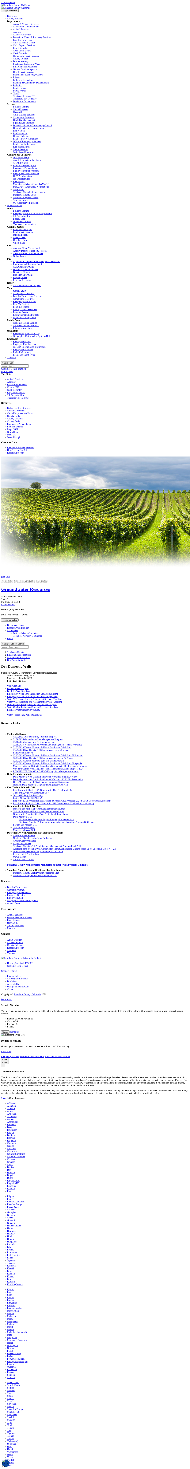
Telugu (10, 1428)
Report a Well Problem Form (26, 854)
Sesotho (11, 1390)
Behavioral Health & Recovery (32, 37)
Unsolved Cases (20, 240)
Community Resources (23, 117)
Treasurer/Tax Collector (18, 398)
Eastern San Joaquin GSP (25, 824)
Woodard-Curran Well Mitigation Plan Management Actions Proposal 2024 (48, 768)
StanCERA (18, 189)
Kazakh (10, 1268)
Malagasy (11, 1316)
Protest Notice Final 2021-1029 (27, 798)
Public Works (19, 90)
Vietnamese (12, 1452)
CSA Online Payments (23, 267)
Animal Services (20, 29)
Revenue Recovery (22, 280)
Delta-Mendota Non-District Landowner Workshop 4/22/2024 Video (45, 776)
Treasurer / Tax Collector (24, 98)
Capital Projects (20, 109)
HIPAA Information (22, 176)
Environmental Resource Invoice (28, 264)
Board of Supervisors (23, 40)
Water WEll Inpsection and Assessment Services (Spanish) (34, 702)
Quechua (11, 1367)
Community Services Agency (27, 56)
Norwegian (12, 1345)
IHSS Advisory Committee (25, 138)
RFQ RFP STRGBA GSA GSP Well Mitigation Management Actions (46, 771)
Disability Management (24, 120)
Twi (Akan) (12, 1441)
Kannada (11, 1265)
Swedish (11, 1420)
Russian (11, 1372)
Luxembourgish (14, 1308)
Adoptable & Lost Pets (23, 293)
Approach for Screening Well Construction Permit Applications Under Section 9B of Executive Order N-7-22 (64, 848)
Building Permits (21, 106)
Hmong (10, 1239)
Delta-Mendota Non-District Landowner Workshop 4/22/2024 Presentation (48, 779)
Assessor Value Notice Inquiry (27, 248)
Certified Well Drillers (23, 859)
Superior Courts (20, 200)
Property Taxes (20, 277)
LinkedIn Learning (22, 352)
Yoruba (10, 1462)
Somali (10, 1406)
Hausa (10, 1228)
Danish (10, 1167)
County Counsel (20, 58)
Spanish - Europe (15, 1409)
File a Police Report (22, 229)
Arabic (10, 1111)
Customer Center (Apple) (25, 323)
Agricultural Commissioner (25, 26)
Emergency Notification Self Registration (32, 213)
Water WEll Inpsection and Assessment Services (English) (34, 699)
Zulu (9, 1465)
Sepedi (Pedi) (13, 1385)
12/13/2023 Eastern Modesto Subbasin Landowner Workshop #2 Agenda (47, 763)
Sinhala (10, 1398)
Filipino (10, 1196)
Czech (10, 1164)
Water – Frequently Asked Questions (24, 715)
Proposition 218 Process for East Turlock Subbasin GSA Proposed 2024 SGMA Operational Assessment (62, 800)
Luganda (11, 1305)
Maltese (10, 1324)
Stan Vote (11, 950)
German (11, 1215)
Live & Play (18, 181)
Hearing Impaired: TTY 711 (20, 963)
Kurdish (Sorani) (15, 1284)
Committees (12, 630)
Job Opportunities (21, 178)
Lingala (10, 1300)
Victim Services (20, 149)
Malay (10, 1318)
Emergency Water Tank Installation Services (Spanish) (32, 696)
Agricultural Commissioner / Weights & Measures (36, 261)
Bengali (10, 1132)
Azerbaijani (12, 1122)
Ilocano (10, 1249)
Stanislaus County (15, 652)
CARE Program (20, 162)
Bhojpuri (11, 1135)
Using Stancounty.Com (18, 986)
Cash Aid (17, 112)
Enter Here (6, 1051)
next (8, 576)
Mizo (9, 1334)
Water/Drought (14, 437)
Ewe (9, 1191)
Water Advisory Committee (26, 633)
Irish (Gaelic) (13, 1255)
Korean (10, 1276)
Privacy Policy (14, 976)
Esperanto (11, 1186)
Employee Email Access (24, 344)
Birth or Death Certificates (19, 917)
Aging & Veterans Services (25, 24)
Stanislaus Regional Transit (25, 197)
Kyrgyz (10, 1289)
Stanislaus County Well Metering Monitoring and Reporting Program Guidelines (56, 822)
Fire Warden (19, 130)
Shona (10, 1393)
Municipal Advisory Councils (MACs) (31, 184)
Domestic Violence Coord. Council (29, 128)
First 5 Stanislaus (21, 48)
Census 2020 (13, 387)
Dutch (10, 1178)
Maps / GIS (12, 429)
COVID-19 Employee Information (29, 347)
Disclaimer (12, 981)
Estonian (11, 1188)
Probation (17, 85)
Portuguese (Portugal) (17, 1361)
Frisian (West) (13, 1207)
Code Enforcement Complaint (27, 285)
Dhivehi (11, 1172)
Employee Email (15, 898)
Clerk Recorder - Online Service (28, 253)
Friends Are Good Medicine (26, 173)
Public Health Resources (24, 144)
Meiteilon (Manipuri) (17, 1332)
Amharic (11, 1108)
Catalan (10, 1146)
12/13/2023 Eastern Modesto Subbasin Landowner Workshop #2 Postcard (48, 755)
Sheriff (16, 93)
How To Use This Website (57, 1056)
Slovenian (11, 1404)
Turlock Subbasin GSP (24, 827)
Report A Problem (15, 452)
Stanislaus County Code (24, 194)
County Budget (14, 416)
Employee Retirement (23, 349)
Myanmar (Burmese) (17, 1340)
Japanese (11, 1260)
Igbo (9, 1247)
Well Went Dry (14, 686)
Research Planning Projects (26, 315)
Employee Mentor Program (26, 170)
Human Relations (21, 136)
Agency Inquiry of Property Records (30, 251)
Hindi (9, 1236)
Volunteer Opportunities (24, 224)
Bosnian (11, 1138)
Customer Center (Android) (26, 325)
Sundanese (12, 1414)
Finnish (10, 1199)
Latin (9, 1294)
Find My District (21, 304)
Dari (9, 1170)
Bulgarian (11, 1140)
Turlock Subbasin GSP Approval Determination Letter (38, 811)
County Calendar (15, 418)
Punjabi (10, 1364)
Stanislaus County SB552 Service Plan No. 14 (35, 875)
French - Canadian (15, 1201)
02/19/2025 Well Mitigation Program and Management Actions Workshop (47, 744)
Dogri (10, 1175)
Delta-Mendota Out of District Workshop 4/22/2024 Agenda (41, 782)
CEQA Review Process (24, 835)
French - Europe (14, 1204)
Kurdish (11, 1281)
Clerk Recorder (20, 53)
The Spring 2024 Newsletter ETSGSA (31, 792)
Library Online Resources (25, 309)
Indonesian (12, 1252)
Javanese (11, 1263)
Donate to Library (21, 272)
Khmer (10, 1271)
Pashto (10, 1350)
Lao (9, 1292)
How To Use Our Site (17, 450)
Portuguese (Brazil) (16, 1359)
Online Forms (19, 256)
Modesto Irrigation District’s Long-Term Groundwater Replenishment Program (50, 766)
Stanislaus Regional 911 (24, 96)
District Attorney (21, 61)
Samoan (11, 1375)
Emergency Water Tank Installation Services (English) (32, 694)
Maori (10, 1326)
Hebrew (11, 1233)
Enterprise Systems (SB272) (26, 333)
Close (4, 1059)
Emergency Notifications (24, 301)
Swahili (10, 1417)
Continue (14, 1032)
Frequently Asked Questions (20, 447)
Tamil (9, 1425)
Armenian (11, 1114)
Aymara (11, 1119)
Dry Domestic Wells (16, 660)
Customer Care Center (17, 966)
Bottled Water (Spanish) (18, 691)
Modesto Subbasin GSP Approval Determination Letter (39, 808)
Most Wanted (19, 237)
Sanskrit (11, 1377)
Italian (10, 1257)
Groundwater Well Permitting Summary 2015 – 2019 (38, 851)
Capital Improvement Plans (20, 413)
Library (16, 77)
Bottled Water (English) (18, 688)
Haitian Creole (14, 1225)
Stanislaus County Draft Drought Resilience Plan (36, 872)
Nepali (10, 1342)
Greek (10, 1217)
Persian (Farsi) (14, 1353)
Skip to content (8, 2)
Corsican (11, 1159)
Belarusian (12, 1130)
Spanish (5, 1098)
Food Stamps (13, 920)
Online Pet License (22, 221)
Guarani (11, 1220)
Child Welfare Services (24, 114)
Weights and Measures (23, 152)
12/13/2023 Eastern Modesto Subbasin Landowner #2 (38, 760)
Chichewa (12, 1151)
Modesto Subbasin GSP (24, 830)
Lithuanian (12, 1302)
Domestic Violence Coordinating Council (32, 125)
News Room (13, 432)
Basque (10, 1127)
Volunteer (11, 953)
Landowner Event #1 (23, 752)
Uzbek (10, 1449)
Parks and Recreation (23, 80)
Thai (9, 1430)
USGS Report (19, 856)
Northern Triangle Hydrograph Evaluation (33, 838)
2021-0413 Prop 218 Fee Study (28, 795)
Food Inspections (21, 307)
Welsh (10, 1454)
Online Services (14, 205)
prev (3, 576)
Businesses (12, 16)
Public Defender (20, 88)
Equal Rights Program (23, 122)
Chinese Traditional (16, 1156)
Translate (11, 357)
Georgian (11, 1212)
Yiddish (10, 1460)
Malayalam (12, 1321)
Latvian (10, 1297)
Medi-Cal (11, 434)
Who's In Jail (19, 243)
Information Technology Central (28, 74)
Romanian (12, 1369)
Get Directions (8, 604)
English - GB (13, 1180)
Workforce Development (24, 101)
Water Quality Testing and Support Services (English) (32, 704)
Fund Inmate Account (23, 232)
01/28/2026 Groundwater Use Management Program (37, 739)
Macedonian (13, 1310)
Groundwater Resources (25, 589)
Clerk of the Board (22, 50)
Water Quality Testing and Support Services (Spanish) (32, 707)
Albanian (11, 1106)
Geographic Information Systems (22, 900)
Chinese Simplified (16, 1154)
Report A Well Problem (18, 628)
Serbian (10, 1388)
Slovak (10, 1401)
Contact (10, 989)
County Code (13, 421)
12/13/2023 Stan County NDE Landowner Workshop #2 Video (43, 758)
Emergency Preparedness (25, 168)
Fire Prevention (20, 133)
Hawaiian (11, 1231)
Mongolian (12, 1337)
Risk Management (21, 146)
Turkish (10, 1438)
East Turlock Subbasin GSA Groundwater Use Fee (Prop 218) (42, 790)
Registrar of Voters (16, 392)
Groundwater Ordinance (24, 840)
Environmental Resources (25, 66)
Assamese (11, 1116)
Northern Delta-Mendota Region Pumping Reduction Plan (40, 784)
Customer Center (9, 369)
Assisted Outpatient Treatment (27, 160)
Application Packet (22, 843)
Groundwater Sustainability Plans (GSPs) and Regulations (40, 814)
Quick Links (7, 371)
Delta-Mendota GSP (22, 816)
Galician (11, 1209)
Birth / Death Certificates (18, 408)
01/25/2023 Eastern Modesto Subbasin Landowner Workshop (42, 747)
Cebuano (11, 1148)
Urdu (9, 1446)
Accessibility (13, 984)
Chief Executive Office (24, 42)
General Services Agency (25, 69)
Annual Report (14, 903)
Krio (9, 1279)
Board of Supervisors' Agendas (27, 296)
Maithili (10, 1313)
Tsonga (10, 1436)
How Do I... (13, 922)
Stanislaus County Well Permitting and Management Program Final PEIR (47, 846)
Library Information (22, 328)
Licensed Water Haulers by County (23, 710)
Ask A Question (14, 940)
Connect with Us (15, 942)
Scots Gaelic (13, 1382)
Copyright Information (17, 978)
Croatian (11, 1162)
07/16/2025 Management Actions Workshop (33, 742)
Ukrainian (11, 1444)
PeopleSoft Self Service (24, 355)
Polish (10, 1356)
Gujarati (11, 1223)
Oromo (10, 1348)
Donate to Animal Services (25, 269)
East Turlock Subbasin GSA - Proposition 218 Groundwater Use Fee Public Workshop (53, 803)
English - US (13, 1183)
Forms (10, 638)
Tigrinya (11, 1433)
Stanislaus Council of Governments (29, 192)
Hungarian (12, 1241)
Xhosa (10, 1457)
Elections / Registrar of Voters (27, 64)
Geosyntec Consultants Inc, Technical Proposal (35, 736)
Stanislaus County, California (27, 994)
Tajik (9, 1422)
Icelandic (11, 1244)
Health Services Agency (24, 72)
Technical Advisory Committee (27, 636)
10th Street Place (21, 157)
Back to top (6, 999)
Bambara (11, 1124)
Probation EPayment (22, 275)
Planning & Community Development (31, 82)
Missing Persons (20, 235)
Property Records (21, 312)
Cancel (5, 1032)
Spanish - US (13, 1412)
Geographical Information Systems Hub (31, 336)
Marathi (10, 1329)
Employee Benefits (22, 341)
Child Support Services (24, 45)
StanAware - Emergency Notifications (31, 186)
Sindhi (10, 1396)
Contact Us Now (36, 1056)
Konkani (11, 1273)
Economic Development (24, 165)
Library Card (19, 219)
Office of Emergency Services (27, 141)
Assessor (17, 32)
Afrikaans (11, 1103)
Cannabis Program (15, 410)
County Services (15, 18)
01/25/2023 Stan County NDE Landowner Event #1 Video (40, 750)
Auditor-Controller (22, 34)
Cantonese (12, 1143)
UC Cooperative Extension (25, 202)
